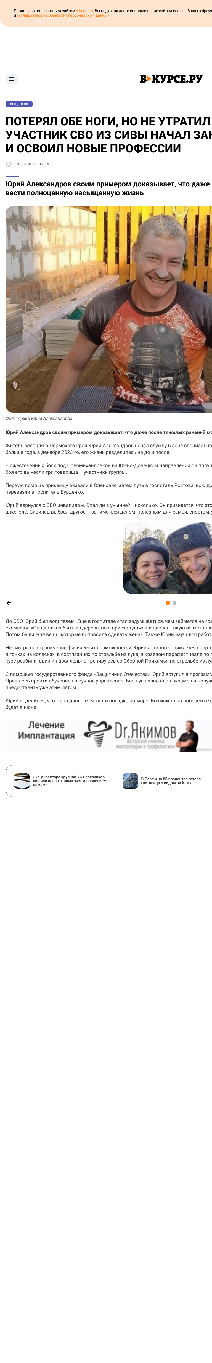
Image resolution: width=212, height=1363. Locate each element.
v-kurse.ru (84, 11)
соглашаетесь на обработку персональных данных (63, 15)
